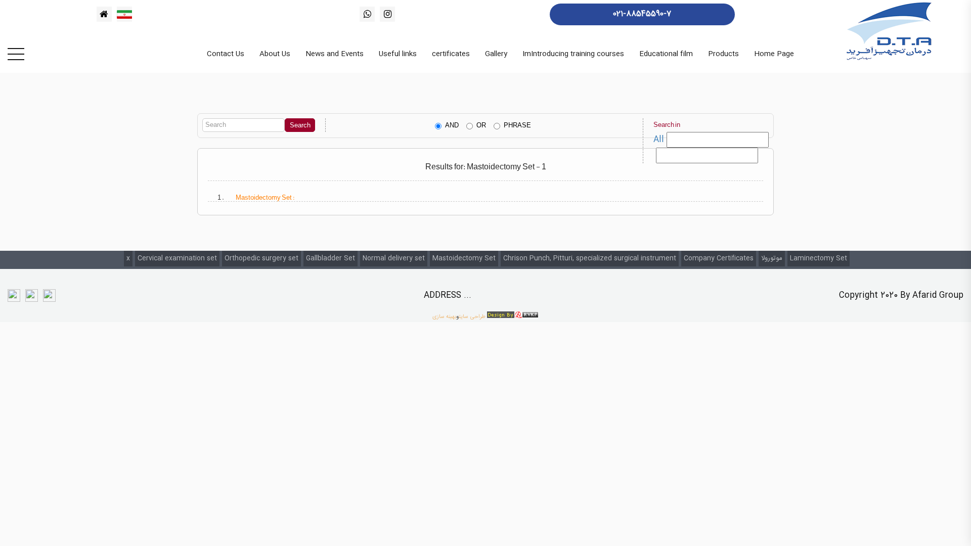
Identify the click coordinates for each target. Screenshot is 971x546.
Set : (265, 197)
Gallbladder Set (330, 258)
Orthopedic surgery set (261, 258)
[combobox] (707, 155)
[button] (718, 140)
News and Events (334, 54)
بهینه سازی (444, 316)
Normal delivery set (394, 258)
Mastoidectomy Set (464, 258)
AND (452, 125)
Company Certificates (719, 258)
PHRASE (517, 125)
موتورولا (771, 258)
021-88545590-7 (642, 14)
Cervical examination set (177, 258)
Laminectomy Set (818, 258)
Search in (666, 124)
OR (481, 125)
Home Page (774, 54)
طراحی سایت (472, 316)
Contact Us (225, 54)
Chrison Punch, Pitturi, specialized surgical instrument (589, 258)
